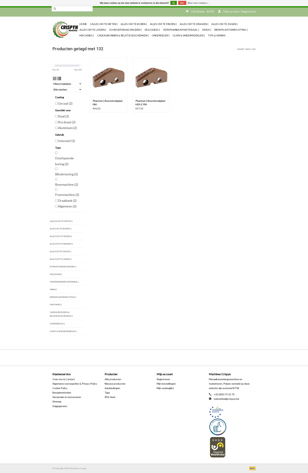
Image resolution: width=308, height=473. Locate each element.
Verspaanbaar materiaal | (181, 29)
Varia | (206, 29)
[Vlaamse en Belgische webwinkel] (232, 447)
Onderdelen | (161, 35)
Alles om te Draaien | (194, 23)
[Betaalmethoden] (252, 468)
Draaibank (67, 200)
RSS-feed (110, 397)
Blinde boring (66, 174)
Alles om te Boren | (134, 23)
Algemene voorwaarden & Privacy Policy (74, 383)
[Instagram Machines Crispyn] (160, 357)
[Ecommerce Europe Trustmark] (232, 412)
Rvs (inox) (67, 122)
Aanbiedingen (112, 388)
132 (254, 49)
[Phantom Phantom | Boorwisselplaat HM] (108, 77)
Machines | (86, 35)
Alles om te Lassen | (92, 29)
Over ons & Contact (63, 379)
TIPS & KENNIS (216, 35)
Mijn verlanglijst (165, 388)
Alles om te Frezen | (163, 23)
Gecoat (65, 103)
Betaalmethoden (61, 392)
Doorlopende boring (64, 161)
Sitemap (56, 401)
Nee (182, 3)
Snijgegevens (59, 406)
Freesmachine (67, 195)
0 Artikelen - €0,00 (202, 11)
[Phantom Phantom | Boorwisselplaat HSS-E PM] (151, 77)
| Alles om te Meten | (104, 23)
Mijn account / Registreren (239, 11)
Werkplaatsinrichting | (231, 29)
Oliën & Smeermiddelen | (189, 35)
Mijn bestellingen (166, 383)
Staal (63, 116)
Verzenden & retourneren (66, 397)
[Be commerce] (232, 427)
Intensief (66, 141)
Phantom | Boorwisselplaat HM (108, 102)
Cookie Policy (59, 388)
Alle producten (113, 379)
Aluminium (67, 128)
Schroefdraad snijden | (125, 29)
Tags (247, 49)
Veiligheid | (152, 29)
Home (83, 23)
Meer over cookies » (198, 3)
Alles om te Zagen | (224, 23)
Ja (173, 3)
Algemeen (67, 206)
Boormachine (66, 184)
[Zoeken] (55, 9)
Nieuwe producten (115, 383)
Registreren (163, 379)
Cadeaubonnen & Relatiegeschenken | (123, 35)
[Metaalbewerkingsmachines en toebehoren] (65, 29)
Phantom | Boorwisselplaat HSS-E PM (150, 102)
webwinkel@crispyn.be (226, 398)
